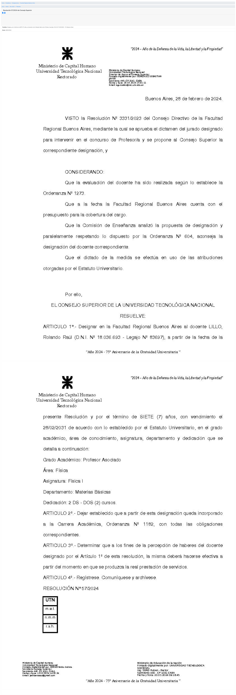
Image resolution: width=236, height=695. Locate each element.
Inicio (3, 3)
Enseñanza (8, 3)
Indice (7, 6)
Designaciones (15, 3)
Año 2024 (12, 6)
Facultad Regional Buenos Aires (27, 3)
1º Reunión (18, 6)
